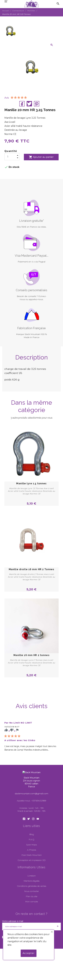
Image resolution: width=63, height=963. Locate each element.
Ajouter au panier (41, 157)
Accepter (29, 953)
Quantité (10, 151)
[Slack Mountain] (31, 3)
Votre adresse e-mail (12, 921)
